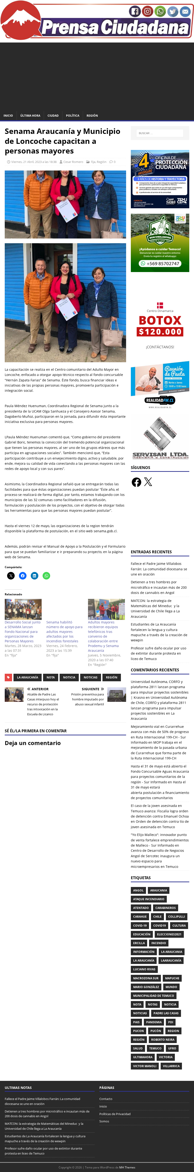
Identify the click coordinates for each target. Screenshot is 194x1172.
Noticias (90, 677)
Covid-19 (140, 926)
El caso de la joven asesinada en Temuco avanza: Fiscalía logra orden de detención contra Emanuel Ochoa (160, 810)
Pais (136, 1022)
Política (72, 116)
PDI (170, 1022)
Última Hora (30, 116)
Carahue (140, 917)
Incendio (158, 943)
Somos (104, 1121)
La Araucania (171, 952)
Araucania (158, 890)
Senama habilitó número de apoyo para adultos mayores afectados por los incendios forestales (64, 631)
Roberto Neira (162, 1040)
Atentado (141, 908)
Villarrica (171, 1066)
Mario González (146, 987)
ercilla (139, 943)
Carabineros (165, 908)
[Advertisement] (97, 76)
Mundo (171, 987)
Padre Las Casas (166, 1013)
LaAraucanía (171, 961)
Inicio (8, 116)
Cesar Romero (73, 162)
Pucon (138, 1031)
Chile (157, 917)
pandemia (154, 1022)
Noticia (69, 677)
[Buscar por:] (160, 133)
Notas (153, 1004)
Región (92, 116)
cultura (179, 926)
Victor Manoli (144, 1066)
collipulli (176, 917)
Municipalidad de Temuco (153, 996)
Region (173, 1031)
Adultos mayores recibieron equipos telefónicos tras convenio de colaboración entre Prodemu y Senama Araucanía (103, 636)
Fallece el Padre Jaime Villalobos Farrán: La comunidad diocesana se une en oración (159, 568)
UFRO (172, 1048)
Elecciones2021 (169, 934)
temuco (155, 1048)
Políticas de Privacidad (115, 1114)
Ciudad (53, 116)
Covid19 (159, 926)
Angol (138, 890)
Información (143, 952)
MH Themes (127, 1167)
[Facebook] (136, 482)
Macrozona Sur (146, 978)
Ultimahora (142, 1057)
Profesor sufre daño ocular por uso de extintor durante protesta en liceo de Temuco (158, 653)
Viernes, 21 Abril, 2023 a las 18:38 (34, 162)
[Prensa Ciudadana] (97, 37)
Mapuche (172, 978)
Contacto (105, 1099)
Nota (51, 677)
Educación (141, 934)
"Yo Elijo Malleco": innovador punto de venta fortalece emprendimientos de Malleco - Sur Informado (160, 840)
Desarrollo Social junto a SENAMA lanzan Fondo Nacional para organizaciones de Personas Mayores (22, 631)
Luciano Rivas (144, 969)
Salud (138, 1048)
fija (93, 162)
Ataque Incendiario (148, 899)
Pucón (155, 1031)
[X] (148, 482)
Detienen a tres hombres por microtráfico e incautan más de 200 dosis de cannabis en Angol (159, 587)
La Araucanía (27, 677)
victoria (165, 1057)
